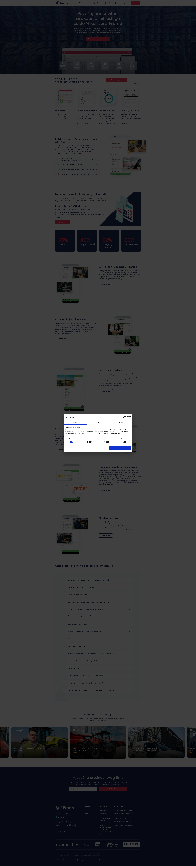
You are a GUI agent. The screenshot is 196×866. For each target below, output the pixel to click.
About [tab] (121, 422)
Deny (76, 448)
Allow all (120, 448)
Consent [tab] (75, 422)
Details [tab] (98, 422)
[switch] (89, 442)
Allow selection (98, 448)
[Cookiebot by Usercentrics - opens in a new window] (124, 417)
